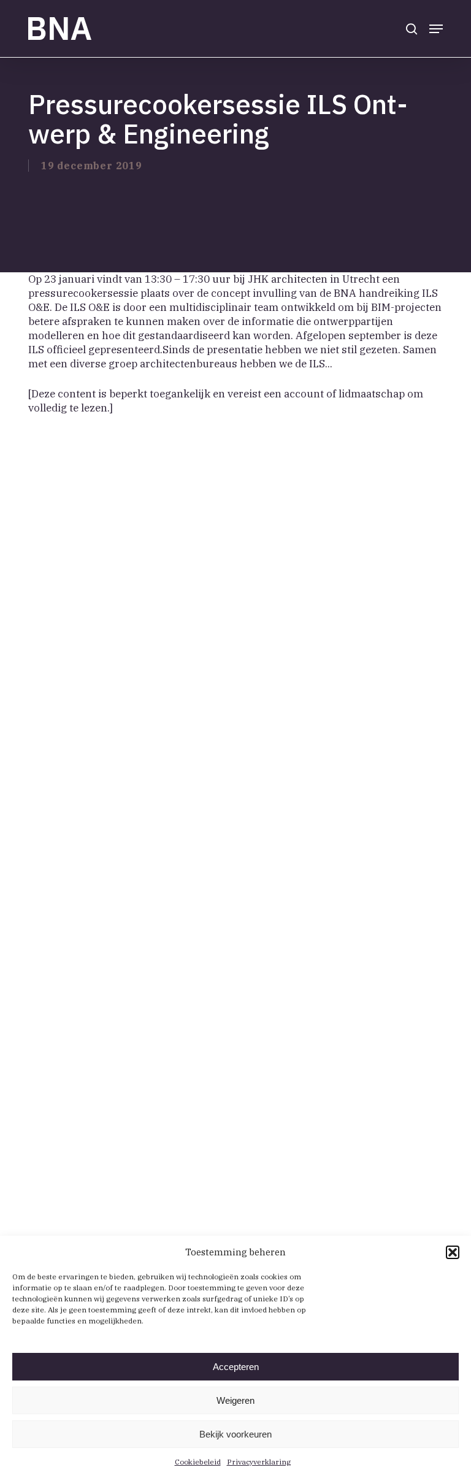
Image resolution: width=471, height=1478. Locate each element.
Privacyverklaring (259, 1461)
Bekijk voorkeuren (235, 1434)
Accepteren (236, 1366)
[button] (452, 1252)
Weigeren (235, 1400)
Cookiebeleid (198, 1461)
